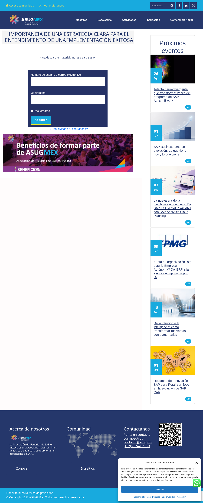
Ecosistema (105, 20)
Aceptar (160, 489)
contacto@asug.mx (138, 442)
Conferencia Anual (181, 20)
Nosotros (81, 20)
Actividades (129, 20)
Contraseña (38, 92)
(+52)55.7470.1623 (137, 446)
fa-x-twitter (193, 5)
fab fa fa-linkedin (186, 5)
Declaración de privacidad (163, 497)
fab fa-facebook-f (179, 5)
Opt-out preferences (142, 497)
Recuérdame (41, 111)
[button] (196, 462)
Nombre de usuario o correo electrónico (56, 74)
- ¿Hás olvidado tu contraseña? (68, 129)
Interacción (153, 20)
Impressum (181, 497)
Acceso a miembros (21, 5)
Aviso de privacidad (41, 493)
